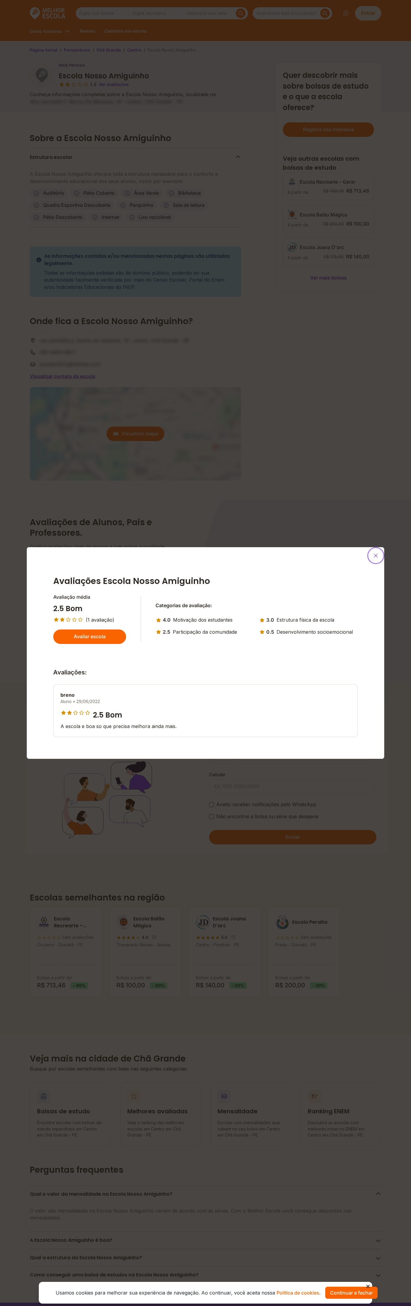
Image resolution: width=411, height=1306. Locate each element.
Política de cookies (298, 1293)
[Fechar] (376, 555)
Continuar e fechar (351, 1293)
